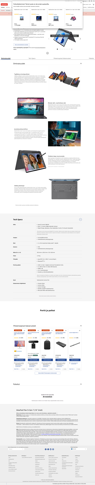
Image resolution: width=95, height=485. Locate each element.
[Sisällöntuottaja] (94, 7)
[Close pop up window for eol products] (81, 2)
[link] (93, 1)
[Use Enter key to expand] (91, 4)
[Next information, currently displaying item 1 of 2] (86, 13)
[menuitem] (6, 59)
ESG (9, 460)
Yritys (9, 457)
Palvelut (91, 58)
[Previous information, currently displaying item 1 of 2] (9, 13)
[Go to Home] (4, 4)
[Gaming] (86, 7)
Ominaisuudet (6, 58)
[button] (91, 1)
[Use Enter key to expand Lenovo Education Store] (87, 1)
